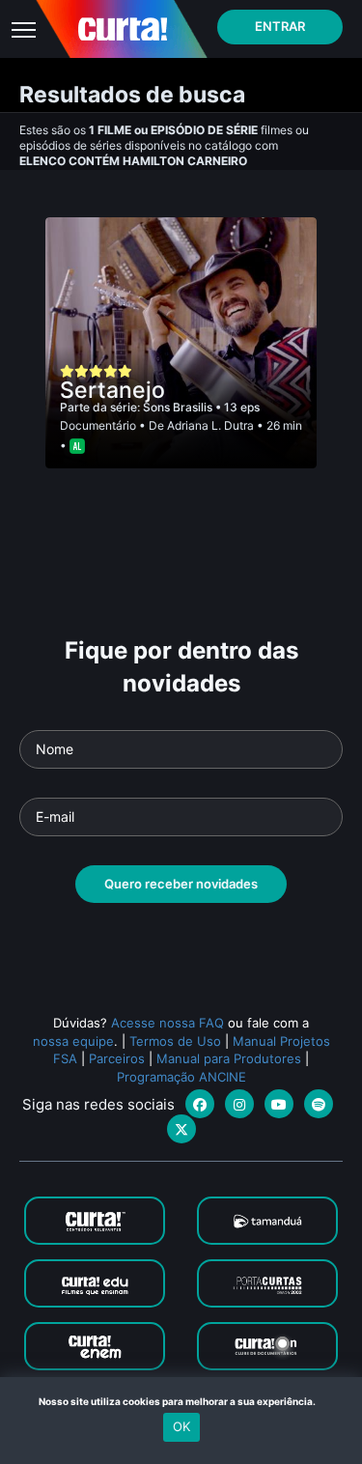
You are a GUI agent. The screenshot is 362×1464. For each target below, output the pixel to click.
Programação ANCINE (181, 1076)
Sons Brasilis (179, 407)
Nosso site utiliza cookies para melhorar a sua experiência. (181, 1401)
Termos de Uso (175, 1041)
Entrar (280, 26)
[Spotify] (318, 1103)
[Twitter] (181, 1128)
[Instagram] (239, 1103)
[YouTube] (279, 1103)
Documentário (98, 425)
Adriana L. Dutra (210, 425)
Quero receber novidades (181, 883)
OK (181, 1426)
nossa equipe (73, 1041)
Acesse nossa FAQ (167, 1022)
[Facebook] (199, 1103)
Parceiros (117, 1058)
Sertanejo (112, 390)
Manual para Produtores (228, 1058)
